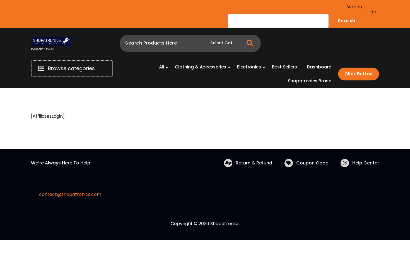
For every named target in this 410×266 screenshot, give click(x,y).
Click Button (358, 74)
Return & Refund (254, 163)
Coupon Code (312, 163)
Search (354, 7)
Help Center (365, 163)
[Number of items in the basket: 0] (373, 12)
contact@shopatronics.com (70, 194)
